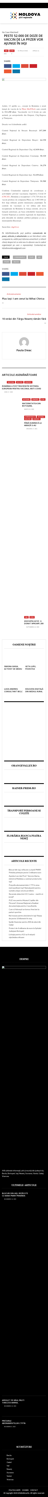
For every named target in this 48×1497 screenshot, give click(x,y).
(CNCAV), (6, 196)
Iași (8, 1465)
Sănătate (28, 382)
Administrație (30, 417)
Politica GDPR (14, 1490)
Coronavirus (20, 257)
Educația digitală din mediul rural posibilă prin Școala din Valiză (34, 693)
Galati (9, 1462)
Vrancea (10, 1479)
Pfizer (6, 262)
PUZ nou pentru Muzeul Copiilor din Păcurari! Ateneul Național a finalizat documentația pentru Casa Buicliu (24, 903)
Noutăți (19, 382)
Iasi (6, 51)
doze (31, 257)
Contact (34, 1490)
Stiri (11, 51)
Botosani (26, 399)
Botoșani (10, 1459)
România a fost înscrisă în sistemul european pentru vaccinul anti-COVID (21, 387)
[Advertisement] (24, 729)
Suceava (10, 1472)
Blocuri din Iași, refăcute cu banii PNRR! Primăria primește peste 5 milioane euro (15, 1197)
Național (11, 382)
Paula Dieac (24, 51)
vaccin (16, 262)
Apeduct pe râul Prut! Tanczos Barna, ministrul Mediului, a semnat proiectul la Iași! (25, 879)
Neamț (9, 1469)
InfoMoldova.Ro (12, 233)
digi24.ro (15, 227)
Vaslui (9, 1476)
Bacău (9, 1455)
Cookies (25, 1490)
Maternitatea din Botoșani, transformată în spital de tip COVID (31, 407)
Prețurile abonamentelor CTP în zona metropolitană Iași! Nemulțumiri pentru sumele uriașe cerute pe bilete (25, 888)
